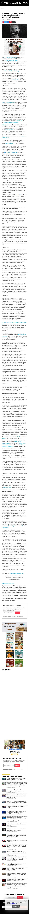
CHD (14, 587)
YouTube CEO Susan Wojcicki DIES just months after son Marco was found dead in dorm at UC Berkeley (17, 846)
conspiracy (18, 587)
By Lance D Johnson (15, 888)
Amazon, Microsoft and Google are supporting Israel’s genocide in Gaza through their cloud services (16, 874)
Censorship (9, 587)
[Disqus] (14, 688)
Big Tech (4, 587)
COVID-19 (15, 80)
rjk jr (25, 592)
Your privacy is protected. (7, 616)
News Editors (10, 19)
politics (11, 592)
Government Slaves (21, 590)
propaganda (16, 592)
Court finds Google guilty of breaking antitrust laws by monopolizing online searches (17, 858)
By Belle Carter (14, 781)
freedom (11, 590)
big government (22, 585)
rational (22, 592)
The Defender (19, 194)
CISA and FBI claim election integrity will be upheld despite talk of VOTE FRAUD (16, 779)
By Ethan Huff (13, 798)
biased (16, 585)
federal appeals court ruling (10, 57)
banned (12, 585)
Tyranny (22, 595)
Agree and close (16, 906)
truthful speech (7, 487)
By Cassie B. (13, 837)
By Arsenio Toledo (14, 803)
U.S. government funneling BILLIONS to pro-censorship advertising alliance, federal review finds (17, 853)
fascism (17, 589)
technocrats (9, 595)
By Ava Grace (14, 870)
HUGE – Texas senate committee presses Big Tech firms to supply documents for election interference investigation (16, 835)
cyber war (23, 587)
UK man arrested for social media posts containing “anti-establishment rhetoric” (15, 790)
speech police (12, 593)
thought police (15, 595)
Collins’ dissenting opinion (8, 102)
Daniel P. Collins (6, 589)
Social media (5, 593)
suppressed (19, 593)
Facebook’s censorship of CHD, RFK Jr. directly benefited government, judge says (16, 829)
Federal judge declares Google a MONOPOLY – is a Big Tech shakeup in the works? (17, 864)
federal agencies (9, 129)
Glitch (14, 590)
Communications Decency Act (11, 122)
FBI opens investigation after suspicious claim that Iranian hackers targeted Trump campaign (17, 802)
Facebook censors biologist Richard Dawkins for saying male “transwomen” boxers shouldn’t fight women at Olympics (16, 812)
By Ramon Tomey (14, 821)
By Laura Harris (13, 787)
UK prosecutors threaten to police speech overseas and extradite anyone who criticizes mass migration (16, 886)
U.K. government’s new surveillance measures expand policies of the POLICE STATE (17, 880)
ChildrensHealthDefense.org (12, 71)
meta (7, 592)
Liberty (3, 592)
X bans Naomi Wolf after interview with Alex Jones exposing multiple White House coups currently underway (16, 796)
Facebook (12, 589)
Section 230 (19, 120)
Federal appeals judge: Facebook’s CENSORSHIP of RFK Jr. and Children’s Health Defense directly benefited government (16, 819)
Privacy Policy (13, 903)
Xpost (25, 595)
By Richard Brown (15, 882)
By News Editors (14, 792)
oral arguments (9, 143)
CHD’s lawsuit (5, 125)
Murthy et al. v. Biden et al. (10, 152)
